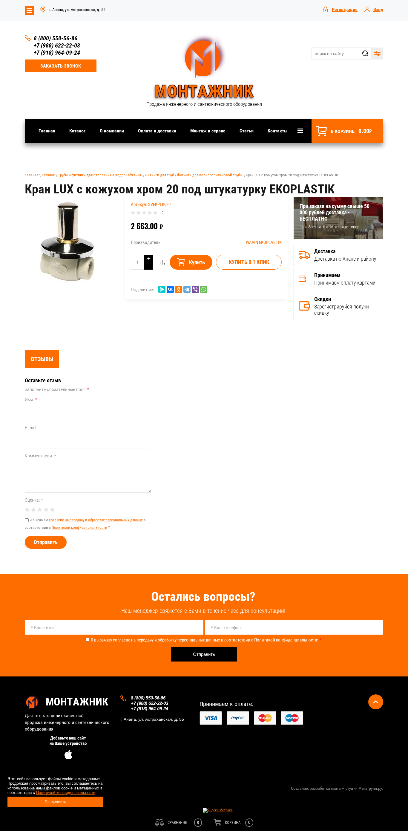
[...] (300, 131)
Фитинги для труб (159, 175)
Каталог (48, 175)
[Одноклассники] (178, 289)
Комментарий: (40, 456)
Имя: (31, 399)
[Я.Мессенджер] (161, 289)
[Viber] (195, 289)
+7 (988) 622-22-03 (57, 45)
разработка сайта (325, 788)
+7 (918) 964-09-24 (57, 52)
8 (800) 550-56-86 (55, 38)
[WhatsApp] (203, 289)
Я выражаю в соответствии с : (206, 640)
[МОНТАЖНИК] (204, 67)
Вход (378, 9)
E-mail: (31, 427)
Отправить (46, 542)
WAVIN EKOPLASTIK (264, 242)
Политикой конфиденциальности (79, 527)
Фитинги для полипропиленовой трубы (210, 175)
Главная (31, 175)
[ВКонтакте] (170, 289)
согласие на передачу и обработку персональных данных (96, 520)
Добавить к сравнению (162, 262)
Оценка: (34, 500)
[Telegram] (187, 289)
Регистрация (345, 9)
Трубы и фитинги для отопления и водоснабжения (100, 175)
